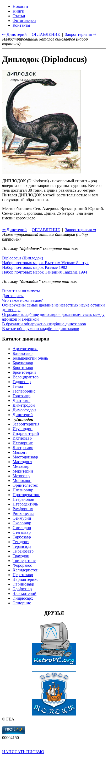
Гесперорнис (24, 391)
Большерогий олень (30, 358)
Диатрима (21, 400)
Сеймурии (22, 518)
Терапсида (22, 546)
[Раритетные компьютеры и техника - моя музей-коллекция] (54, 664)
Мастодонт (22, 461)
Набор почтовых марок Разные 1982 (34, 267)
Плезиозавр (23, 490)
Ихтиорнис (23, 443)
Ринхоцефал (23, 513)
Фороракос (22, 565)
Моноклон (22, 480)
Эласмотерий (24, 593)
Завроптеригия (26, 424)
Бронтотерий (24, 372)
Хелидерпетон (26, 570)
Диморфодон (24, 410)
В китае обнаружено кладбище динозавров (40, 328)
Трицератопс (24, 560)
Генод (18, 386)
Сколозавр (22, 523)
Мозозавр (21, 476)
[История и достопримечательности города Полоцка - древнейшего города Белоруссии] (54, 714)
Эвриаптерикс (25, 579)
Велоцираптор (26, 377)
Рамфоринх (23, 509)
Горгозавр (21, 396)
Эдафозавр (22, 589)
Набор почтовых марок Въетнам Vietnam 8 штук (45, 262)
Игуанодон (23, 429)
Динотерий (23, 414)
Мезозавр (21, 466)
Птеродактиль (25, 504)
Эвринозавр (23, 584)
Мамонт (20, 452)
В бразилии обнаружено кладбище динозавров (44, 324)
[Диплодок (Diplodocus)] (41, 172)
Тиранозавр (23, 551)
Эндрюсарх (23, 598)
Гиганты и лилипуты (21, 291)
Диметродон (24, 405)
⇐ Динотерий (14, 230)
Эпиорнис (22, 603)
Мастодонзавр (25, 457)
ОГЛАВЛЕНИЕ (46, 230)
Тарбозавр (22, 537)
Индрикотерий (26, 433)
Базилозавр (23, 353)
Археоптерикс (25, 349)
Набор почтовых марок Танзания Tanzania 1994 (44, 272)
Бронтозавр (23, 367)
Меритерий (23, 471)
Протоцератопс (26, 494)
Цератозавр (23, 574)
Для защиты (13, 295)
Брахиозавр (23, 363)
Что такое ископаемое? (22, 300)
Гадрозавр (22, 381)
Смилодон (22, 527)
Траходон (21, 556)
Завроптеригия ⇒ (80, 230)
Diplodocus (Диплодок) (22, 258)
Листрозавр (23, 447)
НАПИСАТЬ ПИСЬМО (23, 751)
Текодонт (21, 541)
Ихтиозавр (22, 438)
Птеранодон (23, 499)
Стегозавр (22, 532)
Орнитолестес (25, 485)
